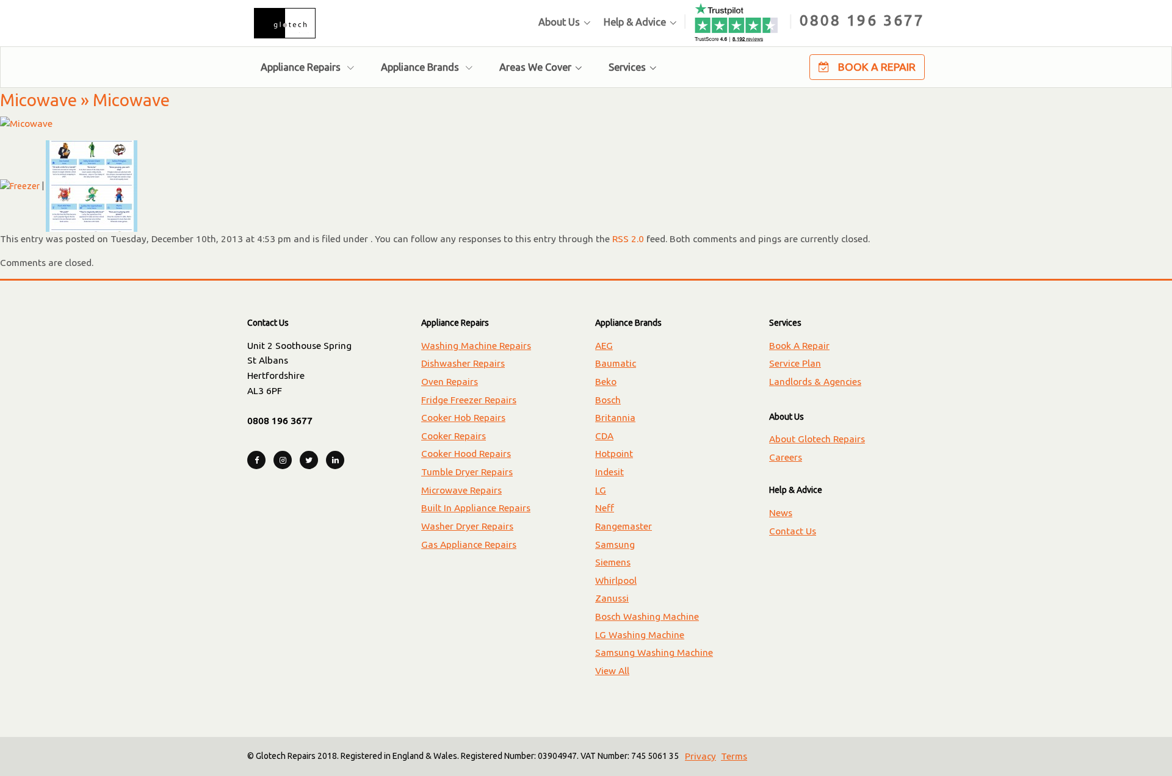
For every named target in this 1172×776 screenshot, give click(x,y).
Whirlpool (616, 580)
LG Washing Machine (639, 635)
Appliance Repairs (302, 67)
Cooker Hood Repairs (466, 453)
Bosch (608, 400)
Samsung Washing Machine (654, 652)
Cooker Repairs (453, 436)
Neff (604, 508)
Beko (606, 381)
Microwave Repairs (461, 490)
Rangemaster (623, 526)
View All (612, 671)
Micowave (38, 99)
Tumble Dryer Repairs (467, 472)
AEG (604, 345)
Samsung (615, 544)
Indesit (609, 472)
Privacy (700, 756)
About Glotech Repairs (817, 439)
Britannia (615, 417)
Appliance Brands (421, 67)
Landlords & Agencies (815, 381)
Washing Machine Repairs (476, 345)
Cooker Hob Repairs (463, 417)
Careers (785, 457)
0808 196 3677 (862, 20)
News (780, 513)
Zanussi (612, 598)
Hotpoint (614, 453)
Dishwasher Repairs (463, 363)
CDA (604, 436)
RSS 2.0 (628, 239)
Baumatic (615, 363)
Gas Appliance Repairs (468, 544)
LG (600, 490)
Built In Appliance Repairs (475, 508)
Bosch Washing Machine (647, 616)
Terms (734, 756)
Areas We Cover (535, 67)
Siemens (613, 562)
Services (627, 67)
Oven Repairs (449, 381)
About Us (559, 21)
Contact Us (792, 531)
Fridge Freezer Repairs (468, 400)
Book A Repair (876, 67)
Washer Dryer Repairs (467, 526)
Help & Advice (635, 21)
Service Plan (795, 363)
